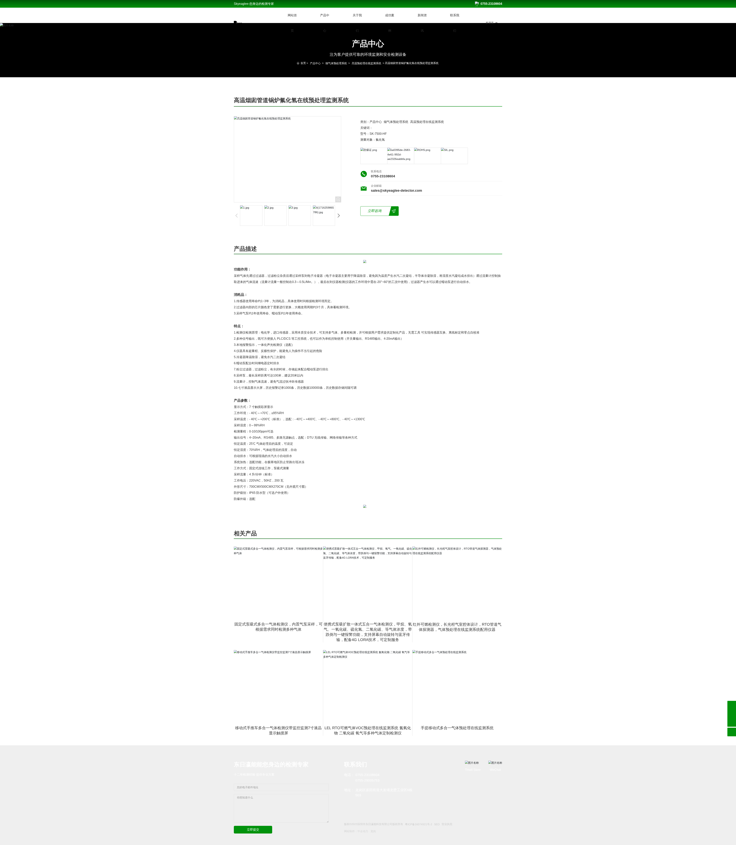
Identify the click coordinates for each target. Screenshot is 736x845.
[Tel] (731, 713)
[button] (338, 215)
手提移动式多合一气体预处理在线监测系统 (457, 728)
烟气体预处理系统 (336, 63)
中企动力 (362, 831)
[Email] (731, 705)
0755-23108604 (491, 3)
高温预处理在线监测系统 (366, 63)
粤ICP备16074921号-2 (418, 824)
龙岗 (373, 831)
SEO (437, 824)
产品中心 (315, 63)
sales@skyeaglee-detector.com (396, 190)
